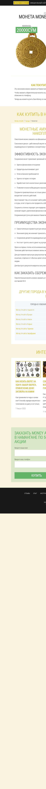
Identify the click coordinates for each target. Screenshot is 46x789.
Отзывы (27, 493)
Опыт (35, 493)
